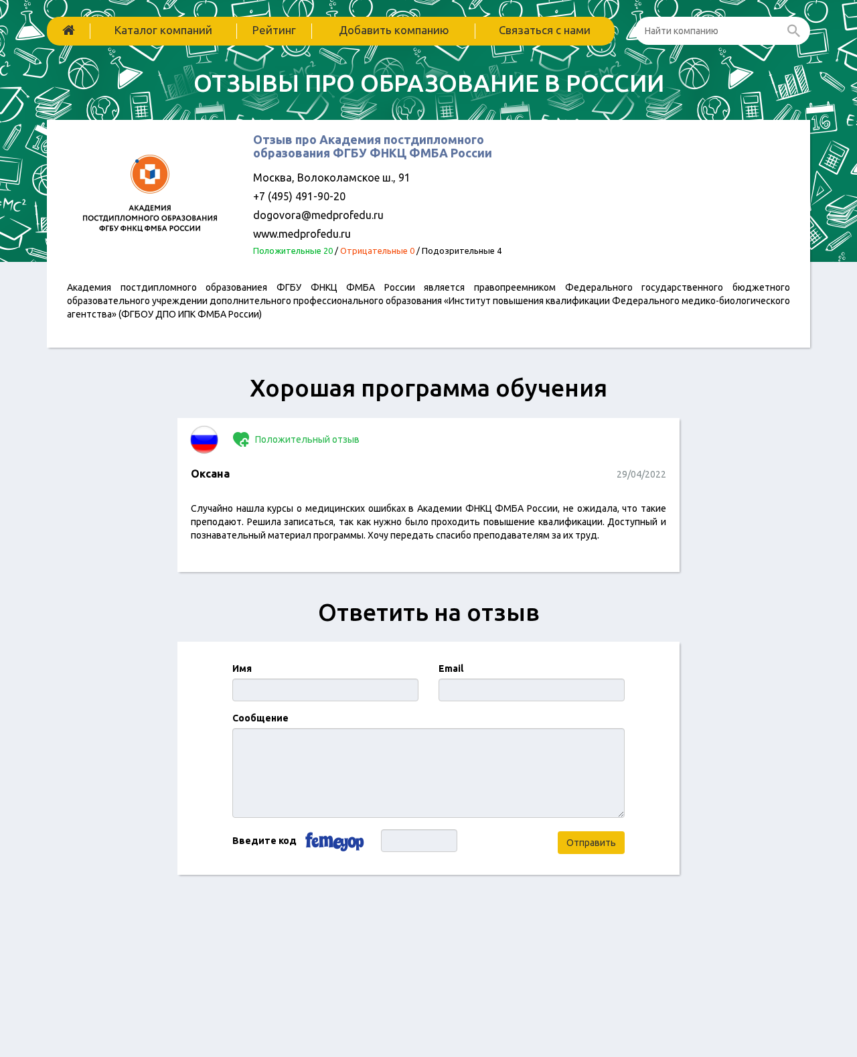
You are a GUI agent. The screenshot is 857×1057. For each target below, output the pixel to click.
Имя (242, 668)
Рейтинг (274, 29)
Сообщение (260, 718)
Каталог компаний (163, 29)
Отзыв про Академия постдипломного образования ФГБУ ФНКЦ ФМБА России (372, 146)
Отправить (591, 842)
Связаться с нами (545, 29)
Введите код (264, 840)
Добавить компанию (394, 29)
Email (451, 668)
